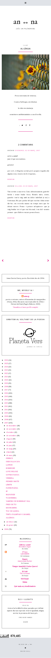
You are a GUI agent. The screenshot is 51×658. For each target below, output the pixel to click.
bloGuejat (25, 579)
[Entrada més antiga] (48, 260)
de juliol (9, 442)
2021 (6, 377)
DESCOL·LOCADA (13, 462)
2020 (6, 380)
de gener (10, 525)
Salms (25, 582)
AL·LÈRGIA (10, 518)
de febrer (10, 522)
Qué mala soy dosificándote (25, 586)
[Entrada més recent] (3, 260)
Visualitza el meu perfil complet (25, 307)
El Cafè (25, 571)
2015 (6, 396)
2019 (6, 383)
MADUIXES (10, 495)
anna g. (26, 296)
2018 (6, 386)
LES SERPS (25, 554)
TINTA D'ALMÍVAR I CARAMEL (18, 514)
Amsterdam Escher (25, 561)
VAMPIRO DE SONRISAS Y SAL (18, 501)
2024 (6, 367)
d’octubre (10, 432)
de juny (9, 445)
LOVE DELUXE (12, 471)
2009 (6, 416)
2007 (6, 423)
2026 (6, 360)
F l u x (25, 552)
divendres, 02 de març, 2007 (27, 150)
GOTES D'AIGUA (12, 475)
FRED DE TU (11, 504)
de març (9, 455)
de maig (9, 449)
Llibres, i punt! (25, 545)
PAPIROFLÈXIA (12, 488)
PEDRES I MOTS (12, 481)
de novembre (11, 429)
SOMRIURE (10, 468)
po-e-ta (26, 605)
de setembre (11, 435)
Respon (10, 179)
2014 (6, 400)
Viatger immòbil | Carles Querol (24, 566)
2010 (6, 413)
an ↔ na (25, 22)
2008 (6, 419)
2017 (6, 390)
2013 (6, 403)
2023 (6, 370)
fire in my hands (25, 617)
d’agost (9, 439)
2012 (6, 406)
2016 (6, 393)
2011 (6, 410)
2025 (6, 363)
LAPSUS (9, 465)
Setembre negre (25, 547)
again (25, 622)
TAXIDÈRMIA (11, 498)
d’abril (9, 452)
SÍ (6, 491)
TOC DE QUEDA (12, 511)
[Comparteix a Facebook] (26, 125)
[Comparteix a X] (22, 125)
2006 (6, 529)
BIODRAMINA (11, 508)
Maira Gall (25, 651)
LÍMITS (9, 485)
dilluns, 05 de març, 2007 (26, 186)
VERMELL (10, 478)
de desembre (11, 426)
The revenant (25, 573)
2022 (6, 373)
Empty (24, 559)
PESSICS (9, 458)
